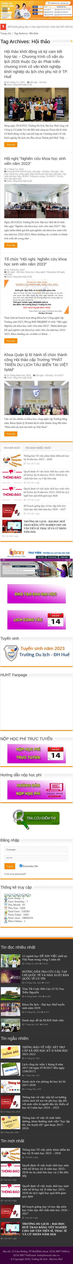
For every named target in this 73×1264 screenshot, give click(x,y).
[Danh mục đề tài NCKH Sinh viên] (10, 1025)
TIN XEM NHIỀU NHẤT (38, 447)
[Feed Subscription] (71, 41)
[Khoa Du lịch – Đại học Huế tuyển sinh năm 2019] (10, 1009)
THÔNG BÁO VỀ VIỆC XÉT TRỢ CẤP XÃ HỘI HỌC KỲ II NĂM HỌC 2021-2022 (45, 1050)
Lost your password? (15, 873)
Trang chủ (5, 33)
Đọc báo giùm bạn (12, 178)
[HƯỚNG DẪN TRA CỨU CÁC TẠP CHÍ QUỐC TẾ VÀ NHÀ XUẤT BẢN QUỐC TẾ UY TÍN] (10, 976)
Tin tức (59, 176)
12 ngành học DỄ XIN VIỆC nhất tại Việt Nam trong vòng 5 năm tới (44, 957)
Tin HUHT (50, 176)
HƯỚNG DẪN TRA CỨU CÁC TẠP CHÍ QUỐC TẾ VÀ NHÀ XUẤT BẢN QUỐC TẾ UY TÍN (45, 975)
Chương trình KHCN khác (19, 171)
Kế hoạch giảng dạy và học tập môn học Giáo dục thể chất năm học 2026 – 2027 (45, 1210)
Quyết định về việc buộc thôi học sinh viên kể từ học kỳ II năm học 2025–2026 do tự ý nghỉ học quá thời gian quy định (46, 492)
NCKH (25, 176)
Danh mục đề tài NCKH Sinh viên (43, 1020)
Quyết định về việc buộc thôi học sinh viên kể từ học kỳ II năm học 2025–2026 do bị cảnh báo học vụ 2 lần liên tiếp (46, 475)
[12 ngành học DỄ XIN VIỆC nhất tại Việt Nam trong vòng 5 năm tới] (10, 960)
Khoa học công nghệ (19, 174)
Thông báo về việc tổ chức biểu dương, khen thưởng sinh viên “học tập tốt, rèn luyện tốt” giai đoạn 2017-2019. (46, 1123)
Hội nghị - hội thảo (38, 82)
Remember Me (30, 866)
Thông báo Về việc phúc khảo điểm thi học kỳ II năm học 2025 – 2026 (46, 1151)
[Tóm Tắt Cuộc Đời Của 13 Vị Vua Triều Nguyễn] (10, 993)
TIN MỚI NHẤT (12, 447)
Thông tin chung (37, 176)
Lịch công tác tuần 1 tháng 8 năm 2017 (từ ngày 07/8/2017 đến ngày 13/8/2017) (43, 1068)
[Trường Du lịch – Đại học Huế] (36, 10)
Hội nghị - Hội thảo (15, 272)
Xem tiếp (11, 144)
